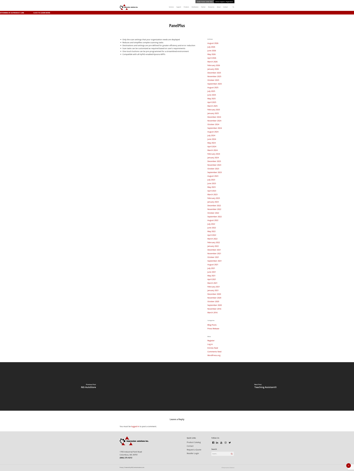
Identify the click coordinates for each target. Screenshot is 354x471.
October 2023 (213, 168)
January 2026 (213, 69)
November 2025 (214, 76)
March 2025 (212, 106)
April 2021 (211, 279)
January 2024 (213, 157)
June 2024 (211, 139)
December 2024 (214, 117)
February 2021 (213, 286)
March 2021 (212, 283)
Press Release (213, 328)
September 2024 (214, 128)
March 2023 (212, 194)
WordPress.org (213, 355)
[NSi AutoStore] (88, 386)
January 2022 (213, 246)
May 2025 (211, 98)
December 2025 (214, 72)
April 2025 (211, 102)
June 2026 (211, 50)
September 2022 (214, 216)
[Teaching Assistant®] (265, 386)
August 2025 (212, 87)
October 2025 (213, 80)
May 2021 (211, 275)
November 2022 (214, 209)
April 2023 (211, 191)
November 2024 (214, 120)
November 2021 (214, 253)
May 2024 (211, 143)
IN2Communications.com (137, 467)
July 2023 (211, 179)
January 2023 (213, 202)
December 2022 (214, 205)
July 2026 (211, 47)
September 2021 (214, 261)
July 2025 (211, 91)
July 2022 (211, 224)
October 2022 (213, 213)
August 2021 (212, 264)
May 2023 (211, 187)
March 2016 (212, 312)
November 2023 (214, 165)
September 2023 (214, 172)
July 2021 (211, 268)
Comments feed (214, 351)
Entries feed (212, 348)
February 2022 (213, 242)
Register (211, 340)
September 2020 (214, 305)
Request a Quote (194, 449)
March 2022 (212, 238)
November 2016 (214, 309)
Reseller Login (193, 453)
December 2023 (214, 161)
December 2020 (214, 294)
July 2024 (211, 135)
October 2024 (213, 124)
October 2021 (213, 257)
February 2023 (213, 198)
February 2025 (213, 109)
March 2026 (212, 61)
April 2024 (211, 146)
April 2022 (211, 235)
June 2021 (211, 272)
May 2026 (211, 54)
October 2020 (213, 301)
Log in (210, 344)
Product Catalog (194, 442)
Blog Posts (212, 325)
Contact (190, 446)
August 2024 (212, 132)
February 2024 (213, 154)
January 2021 (213, 290)
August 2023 (212, 176)
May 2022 (211, 231)
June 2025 (211, 95)
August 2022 (212, 220)
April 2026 (211, 58)
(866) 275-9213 (126, 457)
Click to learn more (35, 13)
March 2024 (212, 150)
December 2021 (214, 250)
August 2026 (212, 43)
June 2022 (211, 227)
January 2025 (213, 113)
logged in (135, 426)
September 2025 (214, 84)
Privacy (121, 467)
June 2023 (211, 183)
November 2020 (214, 298)
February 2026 (213, 65)
